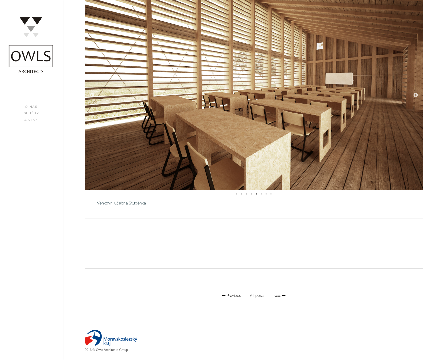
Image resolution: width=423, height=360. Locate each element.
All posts (257, 295)
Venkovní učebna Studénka (121, 203)
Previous (92, 95)
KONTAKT (31, 120)
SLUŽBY (31, 113)
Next (415, 95)
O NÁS (31, 106)
